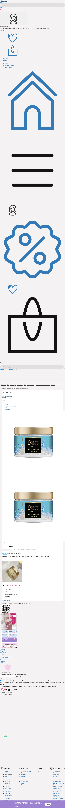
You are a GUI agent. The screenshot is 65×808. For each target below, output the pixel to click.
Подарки (7, 789)
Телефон (18, 679)
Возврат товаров (58, 784)
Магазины (23, 782)
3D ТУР (55, 794)
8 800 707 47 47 (5, 660)
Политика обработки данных (58, 798)
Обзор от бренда (6, 603)
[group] (7, 398)
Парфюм (7, 782)
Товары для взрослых (8, 800)
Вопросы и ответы (58, 787)
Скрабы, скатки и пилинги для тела (45, 385)
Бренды (23, 779)
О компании (56, 773)
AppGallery (3, 655)
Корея (6, 773)
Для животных (8, 797)
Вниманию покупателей (56, 781)
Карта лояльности (26, 780)
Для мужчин (8, 794)
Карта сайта (56, 796)
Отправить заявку (5, 681)
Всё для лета (8, 775)
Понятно (48, 804)
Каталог (3, 385)
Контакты (55, 779)
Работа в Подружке (56, 776)
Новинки (23, 777)
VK (1, 662)
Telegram (2, 663)
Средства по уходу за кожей (15, 385)
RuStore (2, 657)
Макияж (7, 779)
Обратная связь (5, 665)
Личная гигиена (9, 787)
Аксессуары (8, 791)
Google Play (3, 653)
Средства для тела (29, 385)
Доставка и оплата (58, 785)
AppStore (2, 651)
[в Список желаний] (4, 403)
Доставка (26, 787)
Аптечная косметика (7, 784)
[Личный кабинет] (13, 19)
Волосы (7, 780)
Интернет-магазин (26, 773)
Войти (2, 30)
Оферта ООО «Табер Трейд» (57, 791)
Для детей (7, 796)
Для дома (7, 792)
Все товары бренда (7, 396)
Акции (38, 773)
